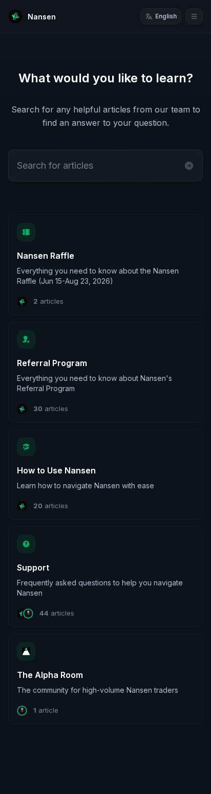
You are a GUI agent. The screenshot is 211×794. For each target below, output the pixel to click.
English (166, 16)
